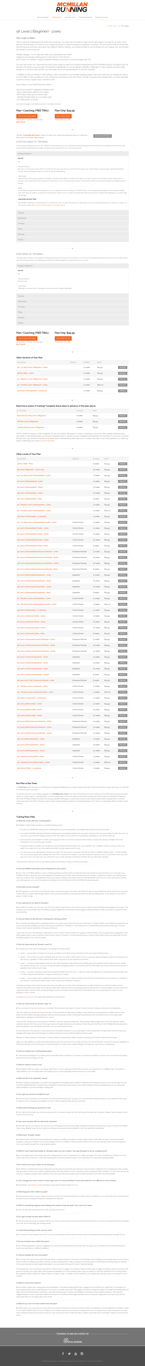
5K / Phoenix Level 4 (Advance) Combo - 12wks (35, 692)
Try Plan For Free (27, 116)
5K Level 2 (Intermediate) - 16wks (30, 487)
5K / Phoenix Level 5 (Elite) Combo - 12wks (33, 762)
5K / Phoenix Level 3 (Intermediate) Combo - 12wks (36, 604)
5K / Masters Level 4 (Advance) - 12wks (32, 686)
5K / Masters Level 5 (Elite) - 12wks (30, 756)
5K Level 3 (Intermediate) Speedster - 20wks (34, 587)
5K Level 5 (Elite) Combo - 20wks (29, 715)
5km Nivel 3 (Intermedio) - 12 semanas (31, 610)
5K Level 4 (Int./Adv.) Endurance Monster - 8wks (35, 680)
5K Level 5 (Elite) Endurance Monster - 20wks (34, 733)
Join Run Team (70, 17)
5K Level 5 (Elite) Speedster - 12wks (30, 739)
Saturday (21, 234)
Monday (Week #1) (25, 154)
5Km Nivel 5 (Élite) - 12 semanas (29, 768)
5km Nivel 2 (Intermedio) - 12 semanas (31, 516)
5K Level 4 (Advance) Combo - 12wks (31, 616)
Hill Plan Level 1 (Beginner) (27, 421)
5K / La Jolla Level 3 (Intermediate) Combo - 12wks (36, 522)
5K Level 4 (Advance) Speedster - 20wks (32, 669)
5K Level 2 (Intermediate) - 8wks (29, 499)
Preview (123, 367)
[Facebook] (63, 1354)
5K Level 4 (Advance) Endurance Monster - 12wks (36, 639)
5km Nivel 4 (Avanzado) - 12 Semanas (31, 698)
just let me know (48, 441)
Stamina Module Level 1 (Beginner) (30, 427)
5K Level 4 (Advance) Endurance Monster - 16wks (36, 645)
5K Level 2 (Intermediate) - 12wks (30, 481)
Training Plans (57, 17)
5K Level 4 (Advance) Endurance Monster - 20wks (36, 651)
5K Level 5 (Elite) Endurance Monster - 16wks (34, 727)
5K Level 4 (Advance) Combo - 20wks (31, 628)
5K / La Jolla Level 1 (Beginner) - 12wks (32, 367)
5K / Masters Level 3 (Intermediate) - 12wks (34, 598)
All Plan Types (112, 26)
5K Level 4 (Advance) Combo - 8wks (31, 633)
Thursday (21, 223)
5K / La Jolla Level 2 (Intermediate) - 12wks (34, 475)
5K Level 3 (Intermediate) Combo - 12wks (32, 528)
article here (37, 1008)
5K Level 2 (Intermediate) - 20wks (30, 493)
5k (119, 26)
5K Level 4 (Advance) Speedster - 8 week (33, 674)
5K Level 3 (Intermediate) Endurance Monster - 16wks (37, 557)
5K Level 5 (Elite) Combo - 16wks (29, 710)
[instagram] (82, 1354)
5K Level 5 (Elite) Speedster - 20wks (31, 751)
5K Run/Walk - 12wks (25, 373)
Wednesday (22, 218)
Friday (20, 229)
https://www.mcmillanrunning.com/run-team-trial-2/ (48, 205)
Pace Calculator (43, 17)
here (71, 1055)
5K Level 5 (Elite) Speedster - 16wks (30, 745)
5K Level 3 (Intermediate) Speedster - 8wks (33, 592)
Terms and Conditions (96, 1361)
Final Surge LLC (82, 1361)
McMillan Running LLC (68, 1361)
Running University (85, 17)
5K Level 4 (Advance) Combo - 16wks (31, 622)
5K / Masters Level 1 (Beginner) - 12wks (32, 379)
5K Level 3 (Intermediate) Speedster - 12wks (34, 575)
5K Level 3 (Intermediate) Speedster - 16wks (34, 581)
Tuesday (21, 213)
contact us (35, 1185)
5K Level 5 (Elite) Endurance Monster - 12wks (34, 721)
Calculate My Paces (102, 136)
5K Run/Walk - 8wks (25, 464)
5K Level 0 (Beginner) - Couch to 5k (30, 470)
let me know (28, 997)
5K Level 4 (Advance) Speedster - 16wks (32, 663)
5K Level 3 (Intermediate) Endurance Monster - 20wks (37, 563)
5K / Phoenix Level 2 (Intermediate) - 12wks (34, 511)
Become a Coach (101, 17)
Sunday (20, 240)
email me (46, 1235)
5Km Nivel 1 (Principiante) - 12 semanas (32, 391)
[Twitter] (69, 1354)
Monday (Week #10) (25, 266)
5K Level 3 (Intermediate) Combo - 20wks (33, 540)
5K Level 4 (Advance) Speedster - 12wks (32, 657)
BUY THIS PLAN (63, 116)
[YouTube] (76, 1354)
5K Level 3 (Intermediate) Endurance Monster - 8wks (37, 569)
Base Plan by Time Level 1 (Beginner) (31, 416)
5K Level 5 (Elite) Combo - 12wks (29, 704)
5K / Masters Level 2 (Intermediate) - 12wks (34, 505)
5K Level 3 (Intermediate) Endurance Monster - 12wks (37, 552)
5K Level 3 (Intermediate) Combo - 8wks (32, 546)
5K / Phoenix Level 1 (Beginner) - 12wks (32, 385)
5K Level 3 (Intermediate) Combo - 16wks (33, 534)
